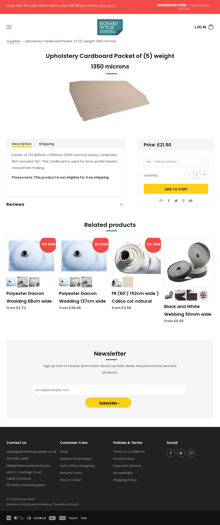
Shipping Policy (125, 480)
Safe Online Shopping (77, 465)
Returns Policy (71, 472)
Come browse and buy (194, 6)
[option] (110, 102)
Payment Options (127, 465)
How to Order (70, 480)
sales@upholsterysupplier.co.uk (31, 451)
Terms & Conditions (129, 451)
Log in (200, 27)
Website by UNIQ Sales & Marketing (29, 504)
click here (107, 5)
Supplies (13, 41)
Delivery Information (76, 458)
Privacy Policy (123, 458)
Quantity (151, 175)
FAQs (64, 451)
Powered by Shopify (66, 504)
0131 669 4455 (17, 458)
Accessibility (123, 472)
